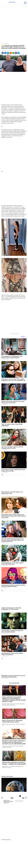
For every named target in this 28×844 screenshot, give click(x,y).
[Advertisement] (14, 25)
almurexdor (12, 2)
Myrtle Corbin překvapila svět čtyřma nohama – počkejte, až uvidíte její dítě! (14, 763)
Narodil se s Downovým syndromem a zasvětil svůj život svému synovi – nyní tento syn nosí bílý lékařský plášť (13, 742)
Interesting (16, 50)
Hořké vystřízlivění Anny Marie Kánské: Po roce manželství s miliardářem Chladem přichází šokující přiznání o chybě (14, 699)
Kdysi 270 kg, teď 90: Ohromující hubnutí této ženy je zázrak (12, 721)
